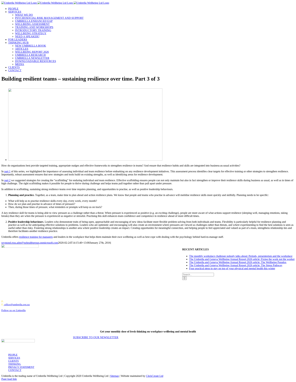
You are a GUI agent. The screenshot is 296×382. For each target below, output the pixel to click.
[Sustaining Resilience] (85, 159)
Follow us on (13, 310)
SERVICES (14, 357)
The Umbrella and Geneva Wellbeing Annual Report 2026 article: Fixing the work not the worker (242, 259)
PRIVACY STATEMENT (21, 367)
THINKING (14, 364)
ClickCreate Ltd (154, 375)
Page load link (9, 379)
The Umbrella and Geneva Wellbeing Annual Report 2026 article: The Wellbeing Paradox (237, 262)
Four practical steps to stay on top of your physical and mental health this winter (232, 268)
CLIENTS (13, 361)
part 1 (7, 171)
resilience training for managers (36, 236)
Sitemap (114, 375)
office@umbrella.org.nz (17, 304)
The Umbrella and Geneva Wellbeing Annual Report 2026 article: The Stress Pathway (235, 265)
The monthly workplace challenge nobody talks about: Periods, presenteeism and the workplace (240, 256)
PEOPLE (12, 354)
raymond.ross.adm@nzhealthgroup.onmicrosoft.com (29, 242)
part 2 (7, 180)
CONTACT (14, 370)
